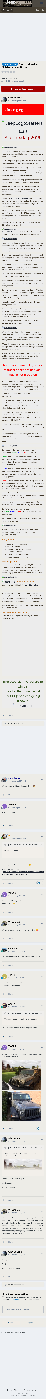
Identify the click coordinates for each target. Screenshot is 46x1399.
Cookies (35, 1390)
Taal (9, 1390)
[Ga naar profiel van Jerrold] (4, 976)
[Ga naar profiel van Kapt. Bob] (4, 950)
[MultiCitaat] (3, 715)
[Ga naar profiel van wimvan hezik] (4, 99)
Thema (17, 1390)
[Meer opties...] (41, 99)
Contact (27, 1390)
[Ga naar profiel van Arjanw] (4, 1005)
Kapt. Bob (13, 948)
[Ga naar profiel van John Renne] (4, 779)
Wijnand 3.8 (14, 922)
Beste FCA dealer (9, 232)
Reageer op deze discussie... (18, 1309)
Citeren (10, 716)
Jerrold (11, 975)
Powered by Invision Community (23, 1395)
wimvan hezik (11, 78)
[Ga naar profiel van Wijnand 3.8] (4, 923)
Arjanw (11, 1004)
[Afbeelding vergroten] (23, 126)
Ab (9, 723)
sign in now (14, 1299)
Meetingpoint (19, 81)
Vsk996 (12, 804)
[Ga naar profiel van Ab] (4, 836)
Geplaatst (17, 101)
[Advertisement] (23, 37)
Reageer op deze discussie (23, 89)
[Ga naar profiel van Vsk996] (4, 806)
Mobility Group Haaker (20, 198)
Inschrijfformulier (30, 585)
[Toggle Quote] (5, 845)
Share (11, 1323)
